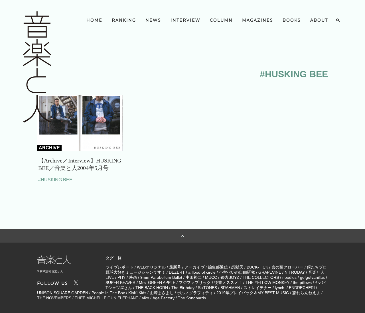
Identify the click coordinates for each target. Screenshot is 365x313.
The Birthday (182, 287)
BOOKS (292, 20)
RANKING (124, 20)
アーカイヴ (194, 267)
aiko (145, 298)
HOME (94, 20)
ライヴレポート (119, 267)
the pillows (302, 282)
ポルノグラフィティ (195, 292)
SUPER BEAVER (120, 282)
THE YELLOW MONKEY (267, 282)
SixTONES (207, 287)
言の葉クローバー (287, 267)
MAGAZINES (257, 20)
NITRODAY (295, 272)
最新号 (175, 267)
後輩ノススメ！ (228, 282)
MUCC (211, 277)
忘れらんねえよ (306, 292)
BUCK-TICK (257, 267)
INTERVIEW (185, 20)
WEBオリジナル (151, 267)
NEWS (153, 20)
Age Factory (164, 298)
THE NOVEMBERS (54, 298)
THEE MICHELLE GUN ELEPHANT (106, 298)
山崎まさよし (162, 292)
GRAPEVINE (269, 272)
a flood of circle (202, 272)
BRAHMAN (230, 287)
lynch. (280, 287)
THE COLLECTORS (261, 277)
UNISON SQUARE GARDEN (62, 292)
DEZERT (177, 272)
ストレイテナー (257, 287)
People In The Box (108, 292)
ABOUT (319, 20)
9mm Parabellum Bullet (161, 277)
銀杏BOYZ (229, 277)
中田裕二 (194, 277)
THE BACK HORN (151, 287)
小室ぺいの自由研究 (237, 272)
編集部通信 (218, 267)
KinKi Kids (137, 292)
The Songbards (192, 298)
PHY (121, 277)
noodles (289, 277)
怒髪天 (237, 267)
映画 (133, 277)
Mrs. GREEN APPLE (157, 282)
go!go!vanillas (312, 277)
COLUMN (221, 20)
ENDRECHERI (302, 287)
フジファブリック (195, 282)
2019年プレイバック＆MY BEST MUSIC (252, 292)
